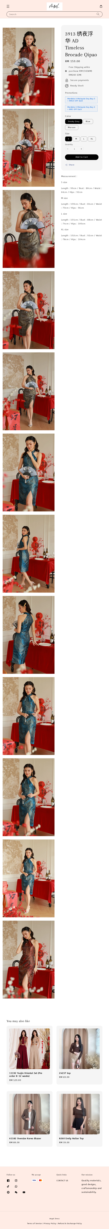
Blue (88, 121)
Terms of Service (34, 1223)
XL (92, 139)
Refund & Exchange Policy (70, 1223)
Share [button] (71, 165)
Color (68, 116)
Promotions (71, 93)
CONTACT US (62, 1180)
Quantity (69, 144)
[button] (8, 6)
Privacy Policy (50, 1223)
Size (67, 133)
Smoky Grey (73, 121)
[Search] (98, 14)
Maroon (72, 127)
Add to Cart (82, 157)
